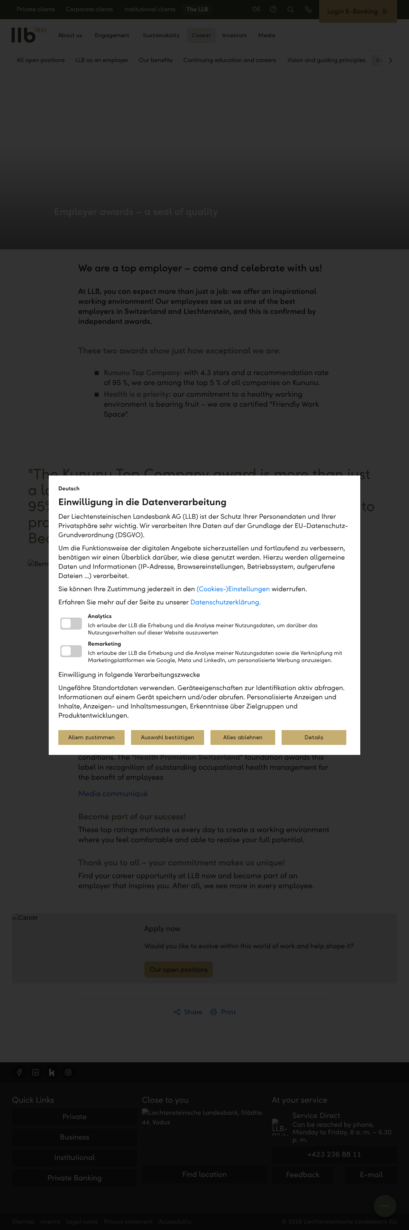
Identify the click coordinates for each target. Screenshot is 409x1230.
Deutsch (68, 488)
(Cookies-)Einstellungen (233, 589)
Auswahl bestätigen (167, 737)
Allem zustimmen (91, 737)
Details (314, 737)
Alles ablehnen (242, 737)
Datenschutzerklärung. (226, 602)
